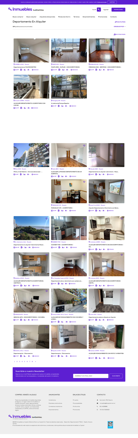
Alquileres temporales (47, 17)
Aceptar (112, 2)
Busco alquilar (31, 17)
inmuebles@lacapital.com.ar (107, 403)
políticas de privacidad (64, 425)
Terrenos (77, 17)
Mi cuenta (75, 400)
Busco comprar (18, 17)
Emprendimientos (89, 17)
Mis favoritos (76, 406)
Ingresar (106, 9)
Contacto (113, 17)
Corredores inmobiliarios (55, 406)
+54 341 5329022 (104, 409)
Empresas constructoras (55, 403)
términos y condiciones (47, 425)
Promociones (118, 9)
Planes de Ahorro (64, 17)
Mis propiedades (77, 403)
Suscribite (116, 376)
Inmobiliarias (52, 400)
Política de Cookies (101, 2)
